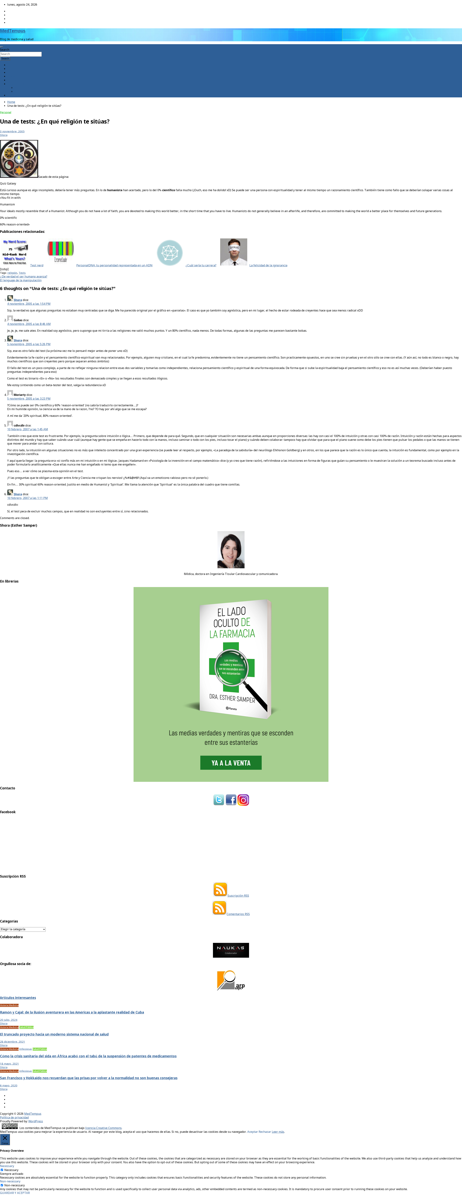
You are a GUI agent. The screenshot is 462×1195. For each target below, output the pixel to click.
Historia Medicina (9, 1005)
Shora (3, 135)
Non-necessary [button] (10, 1181)
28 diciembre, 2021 (12, 1042)
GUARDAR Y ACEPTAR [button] (15, 1193)
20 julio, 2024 (8, 1020)
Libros (11, 80)
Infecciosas (25, 1049)
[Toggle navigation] (1, 46)
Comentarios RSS (238, 914)
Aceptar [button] (252, 1132)
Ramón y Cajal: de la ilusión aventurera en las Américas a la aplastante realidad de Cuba (72, 1013)
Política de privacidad (14, 1118)
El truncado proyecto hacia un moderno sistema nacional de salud (54, 1035)
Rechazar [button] (265, 1132)
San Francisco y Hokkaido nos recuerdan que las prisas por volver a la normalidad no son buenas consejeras (88, 1078)
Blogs (11, 76)
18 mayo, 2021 (9, 1064)
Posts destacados (18, 95)
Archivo (12, 73)
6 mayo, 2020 (8, 1086)
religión (12, 273)
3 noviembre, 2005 (12, 131)
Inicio (11, 65)
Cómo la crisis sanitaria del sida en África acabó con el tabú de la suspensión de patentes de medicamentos (88, 1056)
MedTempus (12, 31)
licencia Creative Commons (103, 1128)
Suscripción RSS (238, 896)
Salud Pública (26, 1027)
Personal (5, 112)
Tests (15, 112)
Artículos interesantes (18, 998)
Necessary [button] (7, 1166)
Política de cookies (26, 92)
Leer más (278, 1132)
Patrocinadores (24, 88)
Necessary (11, 1170)
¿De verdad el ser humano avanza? (23, 277)
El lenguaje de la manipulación (21, 280)
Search (4, 50)
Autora (12, 69)
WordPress (35, 1121)
